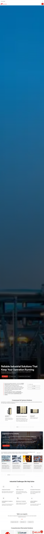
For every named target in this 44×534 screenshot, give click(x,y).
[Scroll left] (11, 427)
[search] (43, 1)
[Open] (43, 4)
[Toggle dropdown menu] (42, 453)
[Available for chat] (41, 532)
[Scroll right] (14, 427)
